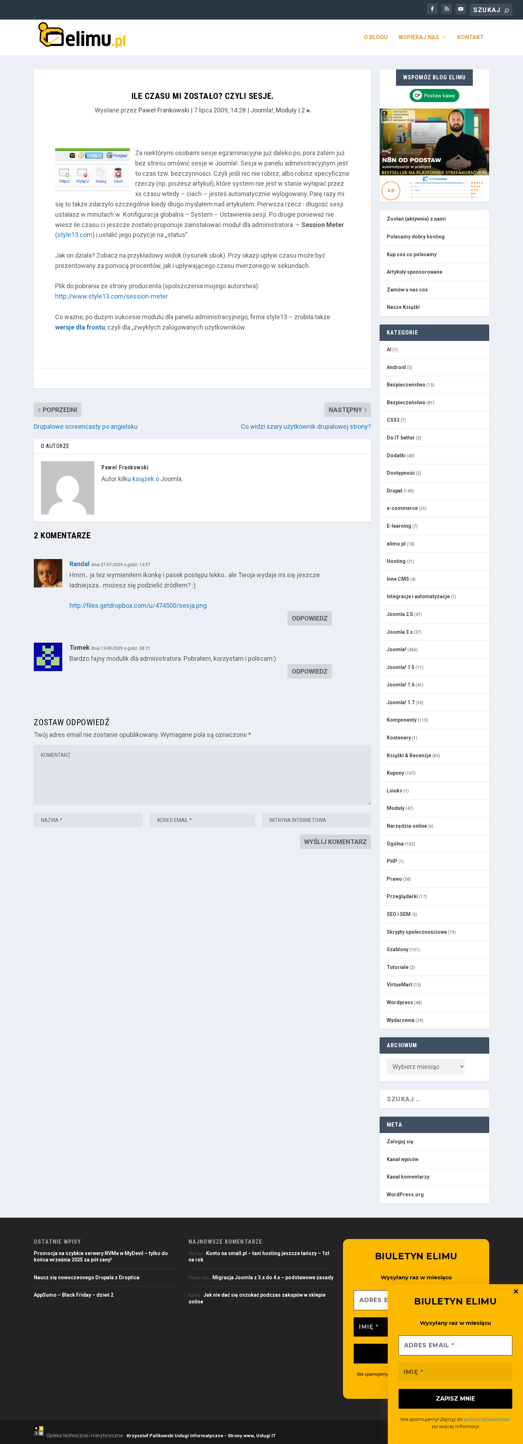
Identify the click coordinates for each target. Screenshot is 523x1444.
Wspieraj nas (418, 38)
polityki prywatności (487, 1419)
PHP (392, 861)
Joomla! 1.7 (400, 702)
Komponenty (402, 720)
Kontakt (470, 38)
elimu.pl (396, 544)
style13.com (75, 234)
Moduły (286, 110)
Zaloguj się (400, 1141)
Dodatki (396, 455)
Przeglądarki (402, 896)
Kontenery (399, 738)
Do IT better (401, 438)
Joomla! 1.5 (400, 667)
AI (389, 349)
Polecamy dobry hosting (416, 236)
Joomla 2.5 (400, 614)
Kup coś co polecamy (412, 254)
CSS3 (393, 420)
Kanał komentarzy (408, 1177)
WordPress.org (405, 1194)
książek (143, 479)
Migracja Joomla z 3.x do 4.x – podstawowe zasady (272, 1277)
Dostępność (401, 473)
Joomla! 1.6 (400, 684)
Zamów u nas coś (407, 290)
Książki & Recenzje (409, 755)
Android (396, 367)
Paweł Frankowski (163, 110)
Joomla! (261, 110)
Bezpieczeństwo (406, 385)
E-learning (399, 526)
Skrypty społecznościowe (417, 932)
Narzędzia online (407, 826)
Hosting (396, 561)
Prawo (394, 879)
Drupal (394, 491)
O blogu (376, 38)
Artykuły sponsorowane (414, 272)
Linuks (394, 791)
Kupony (395, 773)
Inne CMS (398, 579)
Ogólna (395, 844)
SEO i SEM (399, 914)
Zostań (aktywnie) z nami (416, 219)
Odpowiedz (310, 618)
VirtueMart (399, 984)
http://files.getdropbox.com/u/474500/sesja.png (138, 605)
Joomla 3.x (400, 632)
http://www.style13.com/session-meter (111, 296)
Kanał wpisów (402, 1159)
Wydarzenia (400, 1020)
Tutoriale (397, 967)
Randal (79, 564)
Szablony (397, 949)
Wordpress (400, 1002)
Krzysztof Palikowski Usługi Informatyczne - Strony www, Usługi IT (201, 1435)
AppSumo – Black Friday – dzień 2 (73, 1295)
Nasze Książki (403, 307)
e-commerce (402, 508)
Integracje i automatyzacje (418, 596)
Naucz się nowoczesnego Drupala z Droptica (86, 1277)
